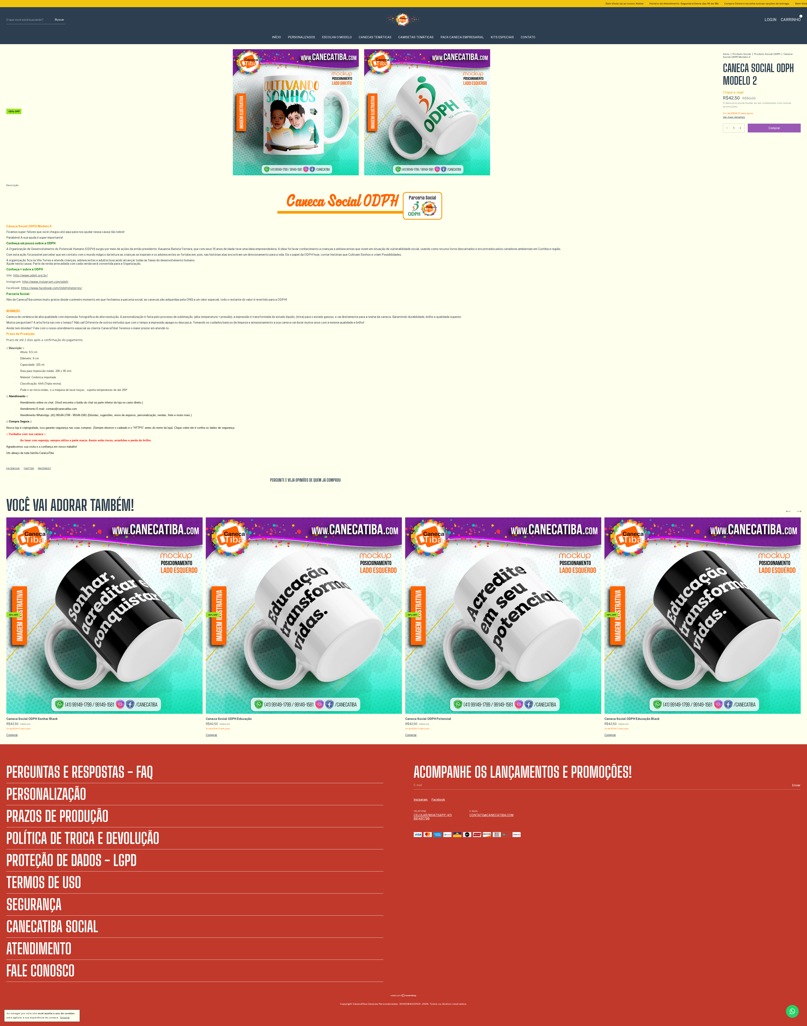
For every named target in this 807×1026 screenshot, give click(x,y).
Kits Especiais (502, 37)
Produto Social (742, 54)
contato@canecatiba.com (491, 815)
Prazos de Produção (57, 816)
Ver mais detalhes (734, 117)
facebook (438, 799)
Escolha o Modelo (337, 37)
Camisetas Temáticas (416, 37)
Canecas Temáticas (375, 37)
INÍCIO (276, 37)
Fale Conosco (40, 971)
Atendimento (38, 948)
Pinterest (44, 468)
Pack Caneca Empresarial (462, 37)
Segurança (34, 904)
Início (726, 54)
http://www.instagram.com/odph (45, 282)
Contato (528, 37)
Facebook (13, 468)
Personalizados (301, 37)
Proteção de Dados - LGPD (71, 860)
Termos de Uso (43, 882)
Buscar (59, 19)
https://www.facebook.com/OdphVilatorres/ (51, 288)
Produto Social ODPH (767, 54)
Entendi (65, 1017)
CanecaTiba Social (52, 926)
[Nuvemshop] (403, 996)
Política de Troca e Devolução (82, 838)
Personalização (46, 794)
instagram (421, 799)
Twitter (29, 468)
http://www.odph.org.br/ (30, 275)
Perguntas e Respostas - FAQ (79, 772)
